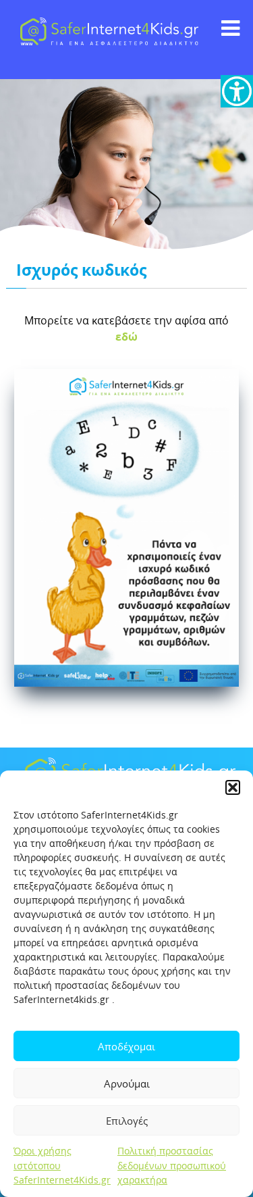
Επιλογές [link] (127, 1120)
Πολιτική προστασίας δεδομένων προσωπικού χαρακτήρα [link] (171, 1165)
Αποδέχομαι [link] (126, 1046)
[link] (237, 91)
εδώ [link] (126, 336)
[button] (233, 787)
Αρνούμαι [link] (127, 1083)
